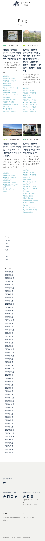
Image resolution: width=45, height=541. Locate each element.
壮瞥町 (26, 102)
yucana (7, 97)
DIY (6, 259)
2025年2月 (9, 285)
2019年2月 (9, 391)
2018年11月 (9, 401)
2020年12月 (9, 349)
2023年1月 (9, 317)
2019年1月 (9, 394)
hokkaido (7, 85)
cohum (6, 111)
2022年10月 (9, 320)
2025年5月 (9, 281)
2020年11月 (9, 352)
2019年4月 (9, 385)
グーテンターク (29, 207)
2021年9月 (9, 333)
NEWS (7, 240)
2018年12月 (9, 398)
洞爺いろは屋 (9, 102)
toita (16, 95)
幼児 (5, 191)
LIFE (7, 253)
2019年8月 (9, 375)
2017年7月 (9, 446)
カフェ (26, 109)
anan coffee (28, 212)
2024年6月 (9, 291)
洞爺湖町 (7, 90)
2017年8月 (9, 443)
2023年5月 (9, 307)
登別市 (33, 111)
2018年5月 (9, 420)
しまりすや (8, 109)
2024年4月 (9, 297)
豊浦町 (33, 102)
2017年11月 (9, 433)
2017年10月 (9, 436)
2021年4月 (9, 340)
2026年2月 (9, 275)
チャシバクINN (9, 79)
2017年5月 (9, 452)
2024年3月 (9, 301)
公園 (5, 189)
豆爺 (36, 210)
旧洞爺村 (7, 92)
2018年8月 (9, 411)
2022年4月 (9, 323)
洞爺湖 (6, 76)
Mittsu (6, 106)
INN (6, 256)
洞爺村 (14, 81)
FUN (6, 250)
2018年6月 (9, 417)
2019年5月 (9, 381)
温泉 (34, 107)
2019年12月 (9, 369)
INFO (5, 45)
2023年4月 (9, 310)
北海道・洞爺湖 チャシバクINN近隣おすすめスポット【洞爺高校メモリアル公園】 (12, 150)
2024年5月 (9, 294)
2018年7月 (9, 414)
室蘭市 (26, 111)
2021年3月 (9, 343)
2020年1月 (9, 365)
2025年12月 (9, 278)
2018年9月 (9, 407)
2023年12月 (9, 304)
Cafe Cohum (28, 198)
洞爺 (14, 92)
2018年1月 (9, 427)
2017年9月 (9, 440)
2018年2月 (9, 423)
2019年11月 (9, 372)
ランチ (33, 109)
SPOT (25, 45)
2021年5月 (9, 336)
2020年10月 (9, 356)
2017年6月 (9, 449)
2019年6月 (9, 378)
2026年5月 (9, 272)
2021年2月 (9, 346)
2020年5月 (9, 362)
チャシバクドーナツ (11, 88)
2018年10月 (9, 404)
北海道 (6, 81)
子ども (12, 189)
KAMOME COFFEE (11, 104)
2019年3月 (9, 388)
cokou (14, 111)
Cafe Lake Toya (10, 99)
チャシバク (8, 479)
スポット (27, 107)
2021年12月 (9, 330)
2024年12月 (9, 288)
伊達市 (26, 104)
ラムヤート (8, 95)
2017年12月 (9, 430)
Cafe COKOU (29, 203)
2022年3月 (9, 326)
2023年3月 (9, 314)
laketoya (7, 83)
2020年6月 (9, 359)
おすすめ (34, 104)
